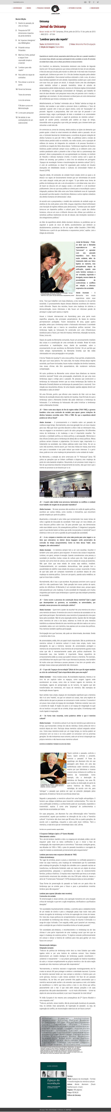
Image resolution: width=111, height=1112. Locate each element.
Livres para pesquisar (26, 113)
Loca (88, 1)
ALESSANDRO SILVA (52, 44)
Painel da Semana (24, 89)
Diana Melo (59, 47)
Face (93, 1)
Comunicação (95, 8)
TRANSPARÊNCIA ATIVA (18, 2)
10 (17, 89)
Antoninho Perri (81, 44)
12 (17, 117)
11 (17, 113)
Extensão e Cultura (75, 8)
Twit (97, 1)
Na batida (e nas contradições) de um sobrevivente (25, 120)
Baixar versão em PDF (48, 32)
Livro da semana (24, 100)
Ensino (29, 8)
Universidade (17, 8)
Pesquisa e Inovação (43, 8)
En (84, 1)
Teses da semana (24, 95)
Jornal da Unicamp (53, 26)
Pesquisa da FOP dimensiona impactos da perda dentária (26, 33)
